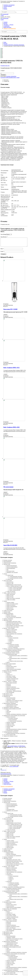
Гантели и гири (6, 564)
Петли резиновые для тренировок (14, 633)
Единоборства (6, 696)
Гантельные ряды (10, 571)
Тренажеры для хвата (11, 632)
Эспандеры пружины (14, 644)
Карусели (8, 711)
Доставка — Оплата (8, 24)
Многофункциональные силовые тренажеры (16, 729)
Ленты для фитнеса (11, 689)
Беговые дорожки (7, 560)
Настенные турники (10, 676)
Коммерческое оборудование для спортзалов (14, 715)
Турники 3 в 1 (9, 674)
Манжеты (11, 640)
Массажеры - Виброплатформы (13, 691)
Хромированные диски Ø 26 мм (13, 584)
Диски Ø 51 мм (9, 583)
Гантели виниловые (10, 568)
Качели (8, 712)
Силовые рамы (6, 612)
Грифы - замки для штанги (9, 593)
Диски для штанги (7, 580)
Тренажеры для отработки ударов (14, 700)
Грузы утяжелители (13, 638)
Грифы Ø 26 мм (9, 595)
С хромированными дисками (15, 578)
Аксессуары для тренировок (10, 670)
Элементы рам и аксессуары (16, 661)
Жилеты (11, 639)
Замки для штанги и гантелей (13, 598)
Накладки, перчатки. (11, 631)
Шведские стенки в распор (12, 624)
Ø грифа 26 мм (9, 575)
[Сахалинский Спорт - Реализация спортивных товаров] (4, 15)
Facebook (3, 77)
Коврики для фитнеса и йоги (12, 688)
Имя (2, 248)
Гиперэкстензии (10, 609)
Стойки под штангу (10, 725)
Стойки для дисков (10, 591)
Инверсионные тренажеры (9, 703)
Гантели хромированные (11, 567)
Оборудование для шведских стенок (14, 625)
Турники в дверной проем (12, 678)
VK (10, 773)
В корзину (3, 74)
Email (18, 77)
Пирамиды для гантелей (12, 572)
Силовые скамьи (10, 602)
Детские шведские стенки (12, 627)
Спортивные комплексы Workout (13, 650)
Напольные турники (10, 680)
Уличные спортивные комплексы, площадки (16, 714)
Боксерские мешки (10, 697)
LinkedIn (10, 77)
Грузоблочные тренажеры (12, 730)
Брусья (8, 673)
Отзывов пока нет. (5, 65)
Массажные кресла (8, 695)
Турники (8, 727)
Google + (14, 77)
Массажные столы (7, 693)
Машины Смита (9, 614)
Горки (7, 710)
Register (5, 8)
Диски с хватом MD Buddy (15, 588)
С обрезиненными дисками (15, 576)
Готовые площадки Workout (12, 651)
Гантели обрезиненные (11, 565)
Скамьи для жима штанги (12, 603)
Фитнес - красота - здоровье (10, 681)
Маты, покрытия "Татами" (12, 702)
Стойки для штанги (7, 610)
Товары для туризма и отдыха (10, 736)
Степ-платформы (10, 692)
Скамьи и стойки (10, 723)
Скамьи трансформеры (11, 606)
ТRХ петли (8, 635)
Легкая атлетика (10, 668)
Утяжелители (9, 636)
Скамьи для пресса (10, 605)
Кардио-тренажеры (10, 717)
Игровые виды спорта (11, 666)
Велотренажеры (7, 561)
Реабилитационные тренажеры (10, 732)
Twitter (6, 77)
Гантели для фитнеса (11, 687)
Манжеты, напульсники (11, 629)
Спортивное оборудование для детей (12, 708)
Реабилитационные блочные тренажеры (15, 733)
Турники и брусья (7, 672)
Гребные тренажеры (8, 618)
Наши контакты (7, 27)
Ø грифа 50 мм (9, 579)
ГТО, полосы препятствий (9, 734)
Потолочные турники (11, 677)
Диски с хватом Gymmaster (15, 587)
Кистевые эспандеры (14, 646)
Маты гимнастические (11, 682)
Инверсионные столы (11, 706)
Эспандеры (9, 643)
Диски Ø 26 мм (9, 582)
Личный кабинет (7, 6)
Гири (7, 569)
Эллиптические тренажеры (9, 563)
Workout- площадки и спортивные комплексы (14, 648)
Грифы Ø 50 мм (9, 597)
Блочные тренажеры (11, 76)
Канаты (8, 662)
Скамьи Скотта (9, 608)
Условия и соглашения (8, 5)
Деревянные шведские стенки (13, 621)
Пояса (10, 642)
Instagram (7, 773)
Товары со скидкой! (9, 28)
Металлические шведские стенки (14, 623)
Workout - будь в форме (9, 628)
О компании (6, 26)
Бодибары (8, 685)
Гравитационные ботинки (12, 704)
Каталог (5, 23)
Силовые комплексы (8, 613)
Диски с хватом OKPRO (14, 590)
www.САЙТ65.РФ (13, 766)
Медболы (8, 684)
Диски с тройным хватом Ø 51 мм (14, 586)
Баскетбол (8, 665)
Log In (5, 7)
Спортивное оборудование (9, 663)
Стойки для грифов (10, 599)
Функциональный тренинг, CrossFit (11, 653)
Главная (5, 22)
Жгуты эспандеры (13, 647)
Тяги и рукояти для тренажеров (13, 617)
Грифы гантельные (10, 594)
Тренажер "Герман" (10, 699)
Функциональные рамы (11, 654)
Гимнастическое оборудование (13, 669)
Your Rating (3, 234)
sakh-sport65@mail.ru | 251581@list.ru (16, 746)
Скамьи (5, 601)
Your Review (4, 236)
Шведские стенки (7, 620)
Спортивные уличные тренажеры (11, 707)
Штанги (5, 573)
